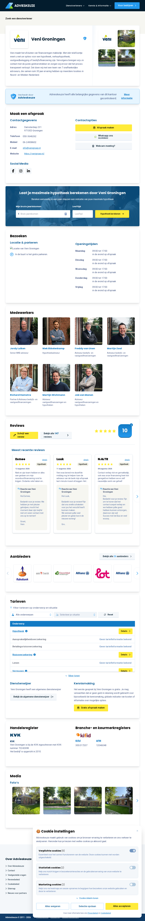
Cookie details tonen (88, 898)
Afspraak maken (105, 127)
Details (124, 631)
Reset (110, 614)
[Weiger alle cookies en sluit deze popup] (137, 831)
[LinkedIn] (28, 171)
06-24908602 (29, 142)
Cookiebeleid (13, 884)
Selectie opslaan (87, 906)
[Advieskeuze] (20, 6)
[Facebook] (13, 171)
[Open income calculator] (65, 214)
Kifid (78, 740)
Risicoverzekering (22, 654)
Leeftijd (76, 206)
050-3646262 (29, 136)
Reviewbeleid (14, 879)
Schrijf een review (23, 435)
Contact (11, 870)
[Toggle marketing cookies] (133, 867)
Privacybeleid (93, 913)
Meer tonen (74, 675)
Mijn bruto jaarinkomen (28, 206)
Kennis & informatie (99, 5)
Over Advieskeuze (16, 866)
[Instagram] (21, 171)
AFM (98, 740)
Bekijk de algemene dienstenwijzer (31, 696)
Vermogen (18, 671)
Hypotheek (18, 631)
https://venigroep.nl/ (34, 153)
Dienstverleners (74, 5)
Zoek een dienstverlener (18, 18)
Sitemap (11, 888)
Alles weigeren (52, 906)
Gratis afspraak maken (93, 707)
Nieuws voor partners (17, 893)
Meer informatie (127, 96)
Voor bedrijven (125, 5)
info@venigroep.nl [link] (32, 148)
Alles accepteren (122, 906)
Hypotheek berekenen (110, 214)
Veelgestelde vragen (17, 875)
